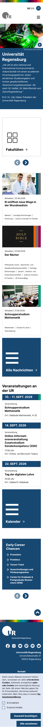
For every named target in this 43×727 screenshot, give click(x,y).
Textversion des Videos (33, 49)
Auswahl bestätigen (25, 715)
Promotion (15, 554)
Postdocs (15, 559)
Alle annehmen (28, 723)
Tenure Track (17, 564)
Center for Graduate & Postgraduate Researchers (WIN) (21, 580)
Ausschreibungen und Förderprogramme (21, 571)
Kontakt (22, 671)
